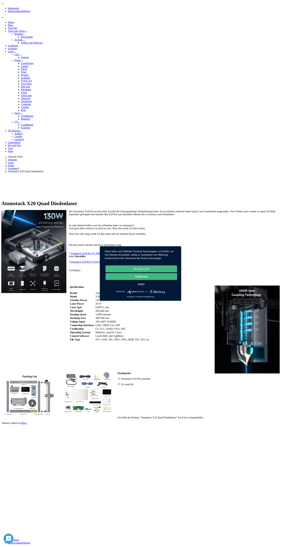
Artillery (18, 133)
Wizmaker (26, 89)
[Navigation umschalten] (2, 3)
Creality (25, 107)
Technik (18, 39)
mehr (141, 284)
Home (11, 22)
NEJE (24, 69)
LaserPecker (27, 63)
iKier (23, 110)
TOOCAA (26, 80)
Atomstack (26, 101)
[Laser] (14, 52)
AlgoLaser (26, 95)
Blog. (24, 423)
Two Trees (26, 83)
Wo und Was (14, 145)
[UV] (19, 122)
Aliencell (25, 98)
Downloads (27, 36)
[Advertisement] (99, 186)
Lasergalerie (14, 142)
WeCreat (25, 86)
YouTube (12, 28)
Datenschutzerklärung (19, 11)
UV (16, 121)
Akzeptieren (141, 269)
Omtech (25, 57)
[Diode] (22, 61)
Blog (10, 25)
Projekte (18, 34)
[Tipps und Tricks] (26, 31)
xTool (24, 92)
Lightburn (13, 45)
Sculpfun (12, 48)
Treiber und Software (32, 42)
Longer (24, 66)
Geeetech (19, 139)
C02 (16, 54)
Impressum (13, 8)
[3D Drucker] (21, 131)
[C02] (20, 55)
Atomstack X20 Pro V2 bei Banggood (90, 261)
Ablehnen (141, 276)
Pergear (25, 75)
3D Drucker (14, 130)
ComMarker (27, 116)
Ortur (23, 72)
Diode (17, 60)
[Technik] (24, 40)
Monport (25, 119)
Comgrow (26, 104)
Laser (10, 51)
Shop (10, 151)
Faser (17, 113)
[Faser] (21, 113)
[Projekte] (24, 34)
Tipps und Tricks (16, 31)
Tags (10, 148)
